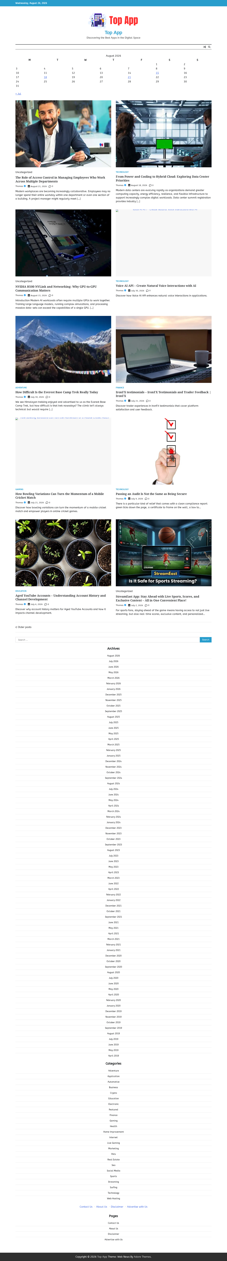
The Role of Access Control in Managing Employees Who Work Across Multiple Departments (60, 179)
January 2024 (113, 822)
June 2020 (113, 983)
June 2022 (113, 883)
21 (129, 77)
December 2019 (113, 1011)
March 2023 (113, 878)
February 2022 (113, 894)
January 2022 (113, 900)
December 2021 (113, 906)
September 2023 (113, 844)
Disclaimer (117, 1206)
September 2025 (113, 711)
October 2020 (113, 961)
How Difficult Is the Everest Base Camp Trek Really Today (56, 392)
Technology (122, 172)
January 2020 (113, 1006)
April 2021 (113, 933)
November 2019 (113, 1017)
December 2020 (113, 956)
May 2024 (113, 800)
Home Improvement (113, 1132)
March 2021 (113, 939)
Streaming (113, 1182)
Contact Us (86, 1206)
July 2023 (113, 856)
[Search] (209, 47)
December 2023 (113, 828)
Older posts (24, 627)
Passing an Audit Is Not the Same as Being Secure (151, 494)
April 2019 (113, 1056)
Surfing (113, 1187)
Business (113, 1087)
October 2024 (113, 772)
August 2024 (113, 783)
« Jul (18, 93)
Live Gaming (113, 1143)
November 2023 (113, 833)
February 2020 (113, 1000)
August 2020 (113, 972)
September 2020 (113, 967)
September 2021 (113, 917)
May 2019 (113, 1050)
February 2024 (113, 817)
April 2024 (113, 806)
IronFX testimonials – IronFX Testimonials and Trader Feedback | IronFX (163, 394)
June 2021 (113, 922)
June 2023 (113, 861)
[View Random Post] (204, 47)
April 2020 (113, 994)
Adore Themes (142, 1256)
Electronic (113, 1104)
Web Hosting (113, 1198)
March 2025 (113, 744)
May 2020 (113, 989)
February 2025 (113, 750)
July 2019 (113, 1039)
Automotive (114, 1082)
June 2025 (113, 728)
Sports (113, 1176)
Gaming (19, 489)
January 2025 (113, 756)
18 (45, 77)
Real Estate (113, 1159)
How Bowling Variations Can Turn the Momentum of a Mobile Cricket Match (59, 496)
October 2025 (113, 705)
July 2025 (113, 722)
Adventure (21, 388)
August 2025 (113, 717)
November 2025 (113, 700)
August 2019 (113, 1033)
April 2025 (113, 739)
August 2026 (113, 655)
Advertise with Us (137, 1206)
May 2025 (113, 733)
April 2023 (113, 872)
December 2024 (113, 761)
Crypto (113, 1093)
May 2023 (113, 867)
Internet (113, 1137)
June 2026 (113, 667)
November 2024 (113, 767)
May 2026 (113, 672)
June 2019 (113, 1044)
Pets (113, 1154)
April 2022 (113, 889)
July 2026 (113, 661)
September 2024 (113, 778)
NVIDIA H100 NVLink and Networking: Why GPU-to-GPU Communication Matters (56, 288)
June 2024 (113, 794)
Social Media (113, 1170)
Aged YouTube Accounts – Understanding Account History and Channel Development (60, 597)
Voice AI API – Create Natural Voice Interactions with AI (156, 286)
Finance (120, 388)
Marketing (113, 1148)
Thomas (19, 186)
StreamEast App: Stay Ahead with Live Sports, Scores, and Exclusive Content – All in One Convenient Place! (157, 598)
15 (157, 72)
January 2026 (113, 689)
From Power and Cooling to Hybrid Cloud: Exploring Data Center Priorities (162, 178)
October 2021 (113, 911)
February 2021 (113, 944)
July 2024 (113, 789)
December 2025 (113, 694)
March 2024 (113, 811)
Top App (113, 32)
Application (113, 1076)
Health (113, 1126)
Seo (113, 1165)
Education (20, 591)
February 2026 (113, 683)
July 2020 (113, 978)
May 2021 (113, 928)
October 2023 (113, 839)
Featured (113, 1109)
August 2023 (113, 850)
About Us (101, 1206)
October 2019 (113, 1022)
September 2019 (113, 1028)
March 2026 (113, 678)
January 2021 (113, 950)
